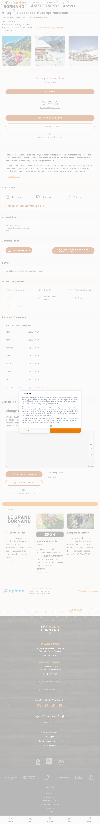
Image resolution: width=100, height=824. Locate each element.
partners (33, 398)
